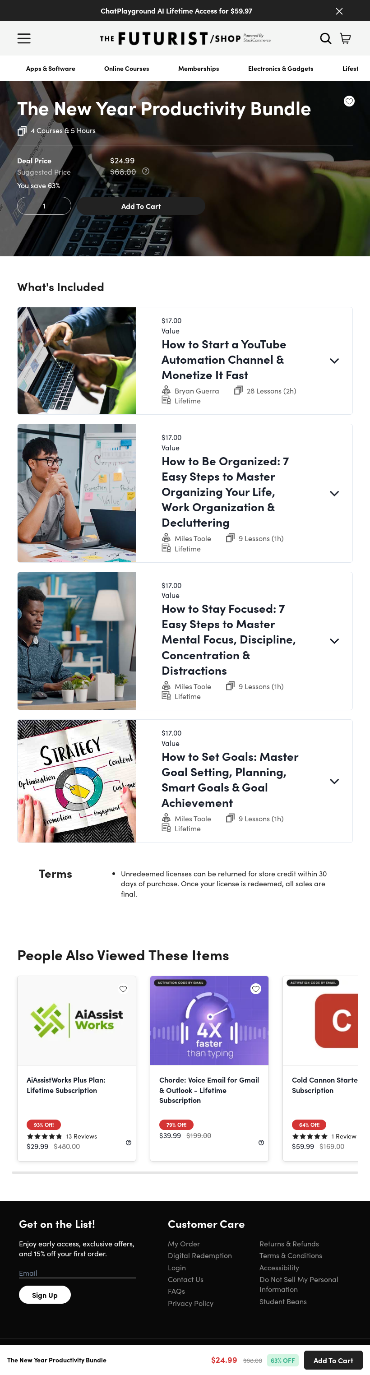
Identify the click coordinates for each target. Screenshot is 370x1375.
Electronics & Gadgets (281, 68)
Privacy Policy (190, 1303)
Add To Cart (141, 206)
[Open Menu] (26, 38)
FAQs (176, 1291)
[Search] (326, 38)
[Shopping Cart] (345, 38)
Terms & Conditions (290, 1255)
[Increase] (62, 206)
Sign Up (45, 1295)
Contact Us (186, 1279)
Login (177, 1267)
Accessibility (279, 1267)
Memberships (198, 68)
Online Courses (126, 68)
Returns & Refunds (289, 1243)
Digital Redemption (200, 1255)
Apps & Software (50, 68)
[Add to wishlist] (349, 101)
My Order (184, 1243)
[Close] (339, 11)
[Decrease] (27, 206)
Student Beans (283, 1301)
